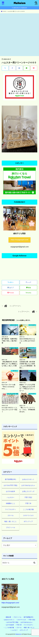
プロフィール (10, 527)
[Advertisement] (19, 34)
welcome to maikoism (20, 8)
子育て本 (28, 503)
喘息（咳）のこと (10, 521)
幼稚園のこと (10, 503)
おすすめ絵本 (10, 491)
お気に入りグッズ (28, 491)
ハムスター (10, 497)
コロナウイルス (28, 515)
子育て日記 (28, 497)
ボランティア (28, 521)
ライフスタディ (10, 509)
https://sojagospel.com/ (19, 239)
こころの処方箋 (28, 509)
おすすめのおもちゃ (28, 485)
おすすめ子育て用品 (10, 485)
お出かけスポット (28, 479)
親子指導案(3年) (10, 479)
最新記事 (8, 617)
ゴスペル (10, 515)
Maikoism (19, 3)
